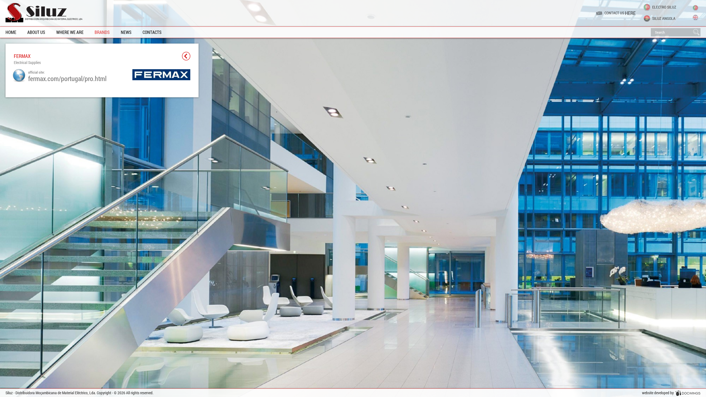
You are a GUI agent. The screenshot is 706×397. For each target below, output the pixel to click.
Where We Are (70, 32)
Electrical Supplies (27, 62)
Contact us (620, 13)
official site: (67, 76)
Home (11, 32)
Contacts (152, 32)
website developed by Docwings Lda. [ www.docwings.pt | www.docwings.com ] (671, 393)
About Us (36, 32)
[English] (695, 17)
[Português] (695, 8)
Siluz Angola (663, 18)
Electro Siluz (664, 7)
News (126, 32)
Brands (102, 32)
